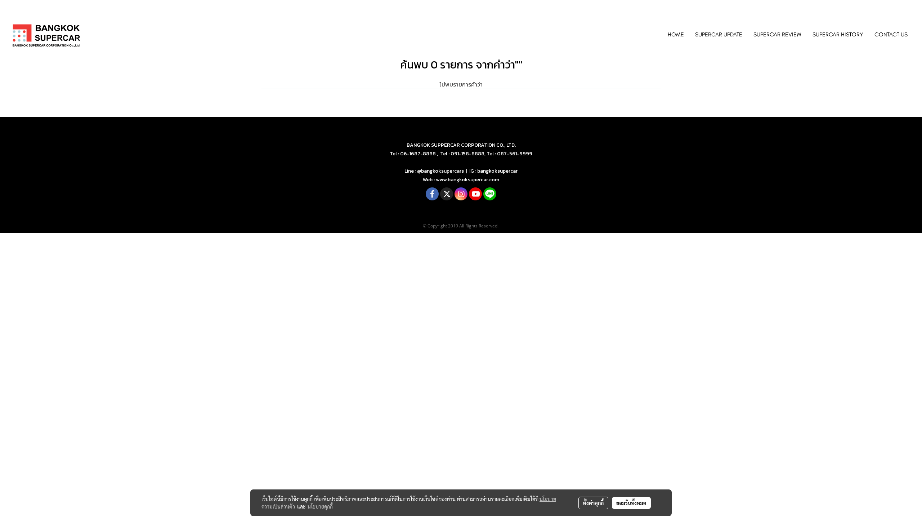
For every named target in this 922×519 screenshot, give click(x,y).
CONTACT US (891, 34)
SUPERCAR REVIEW (777, 34)
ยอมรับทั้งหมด (631, 503)
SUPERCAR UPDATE (718, 34)
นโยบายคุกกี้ (320, 506)
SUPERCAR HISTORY (838, 34)
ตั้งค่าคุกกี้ (593, 503)
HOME (676, 34)
